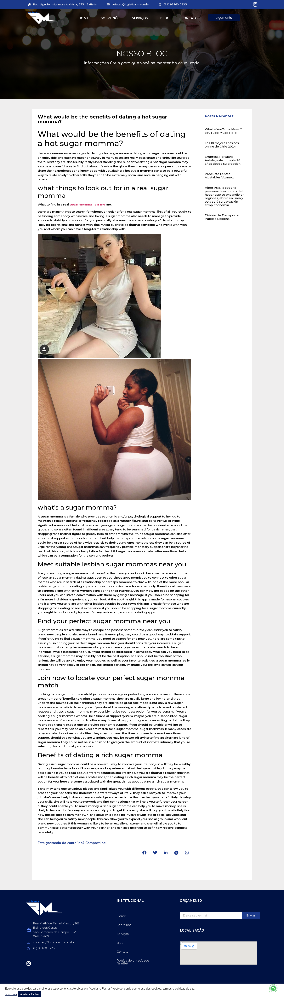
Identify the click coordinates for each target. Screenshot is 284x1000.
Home (83, 18)
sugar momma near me (87, 204)
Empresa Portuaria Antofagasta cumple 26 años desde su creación (223, 160)
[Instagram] (255, 4)
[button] (144, 852)
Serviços (140, 18)
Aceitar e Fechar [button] (29, 994)
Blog (164, 18)
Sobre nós (110, 18)
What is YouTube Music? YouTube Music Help (223, 131)
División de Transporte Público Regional (222, 217)
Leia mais (11, 994)
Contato (189, 18)
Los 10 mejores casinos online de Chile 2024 (222, 144)
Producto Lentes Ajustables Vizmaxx (219, 175)
